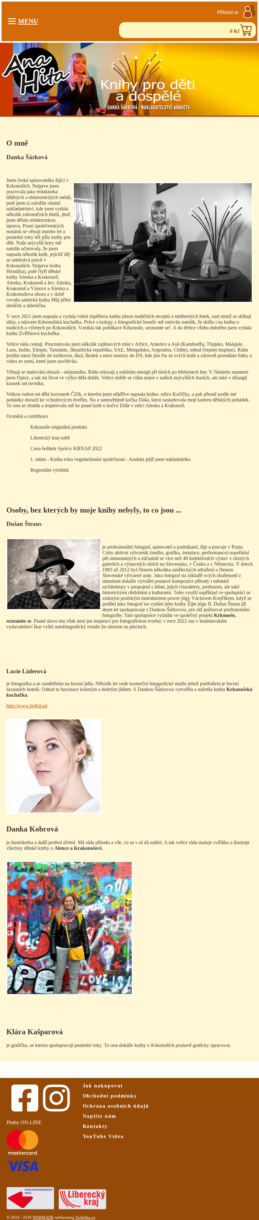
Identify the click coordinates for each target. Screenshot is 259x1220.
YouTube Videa (103, 1136)
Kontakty (95, 1126)
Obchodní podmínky (110, 1096)
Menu (28, 21)
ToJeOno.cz (85, 1217)
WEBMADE (43, 1217)
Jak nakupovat (103, 1085)
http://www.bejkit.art (26, 705)
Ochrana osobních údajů (116, 1106)
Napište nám (99, 1116)
